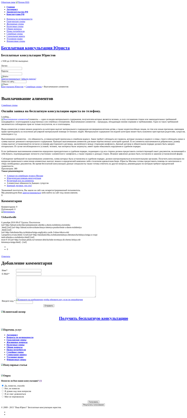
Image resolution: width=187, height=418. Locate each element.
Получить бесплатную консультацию (93, 318)
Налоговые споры (15, 26)
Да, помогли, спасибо (15, 386)
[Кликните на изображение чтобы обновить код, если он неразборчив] (49, 299)
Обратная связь (8, 2)
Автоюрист (12, 335)
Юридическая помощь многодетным (24, 178)
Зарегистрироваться (10, 79)
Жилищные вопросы (17, 342)
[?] (40, 381)
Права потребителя (16, 31)
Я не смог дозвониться (15, 394)
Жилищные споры (15, 24)
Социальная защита (16, 36)
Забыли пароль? (28, 79)
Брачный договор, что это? (19, 185)
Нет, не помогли (12, 388)
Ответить (5, 256)
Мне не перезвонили (14, 397)
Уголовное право (15, 39)
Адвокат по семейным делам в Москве (25, 176)
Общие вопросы (14, 29)
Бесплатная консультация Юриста (35, 47)
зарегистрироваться (31, 193)
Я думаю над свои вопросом (18, 391)
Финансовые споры (16, 41)
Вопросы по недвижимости (19, 19)
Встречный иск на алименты (20, 180)
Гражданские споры (16, 21)
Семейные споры (15, 34)
